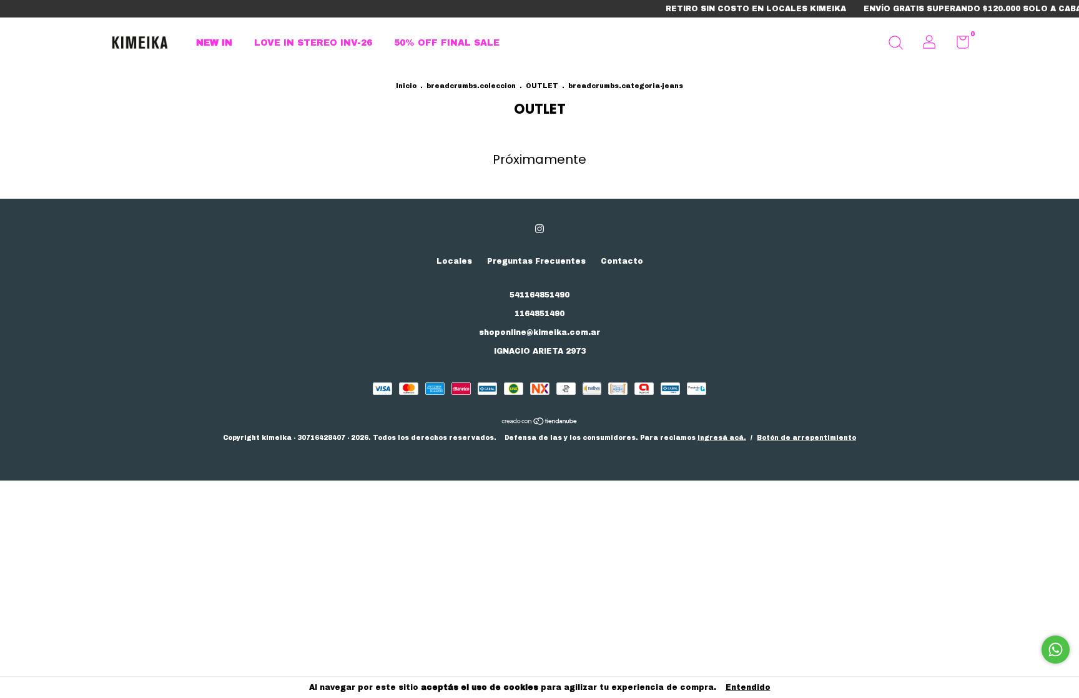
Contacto (622, 261)
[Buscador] (895, 44)
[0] (958, 45)
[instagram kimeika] (539, 229)
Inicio (406, 85)
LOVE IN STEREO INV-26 (313, 42)
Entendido (748, 687)
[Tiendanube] (540, 422)
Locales (454, 261)
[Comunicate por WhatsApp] (1056, 650)
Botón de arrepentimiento (806, 437)
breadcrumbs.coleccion (471, 85)
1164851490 (539, 313)
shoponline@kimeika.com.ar (539, 332)
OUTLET (543, 85)
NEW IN (214, 42)
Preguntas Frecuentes (536, 261)
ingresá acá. (721, 437)
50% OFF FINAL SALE (447, 42)
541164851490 (539, 295)
